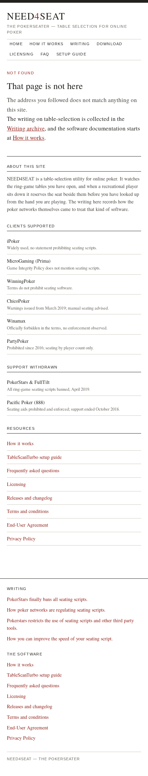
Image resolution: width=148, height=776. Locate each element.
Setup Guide (71, 54)
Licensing (22, 54)
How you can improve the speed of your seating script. (60, 638)
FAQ (45, 54)
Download (110, 44)
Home (16, 44)
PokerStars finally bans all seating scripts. (47, 599)
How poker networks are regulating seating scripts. (56, 609)
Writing (79, 44)
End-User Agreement (27, 525)
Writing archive (26, 128)
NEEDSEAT (36, 15)
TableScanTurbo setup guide (34, 457)
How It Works (47, 44)
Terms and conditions (28, 511)
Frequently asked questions (33, 470)
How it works (28, 137)
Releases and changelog (29, 498)
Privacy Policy (21, 538)
